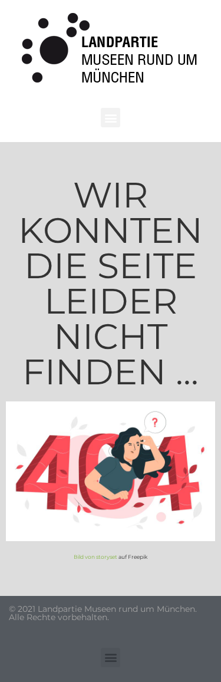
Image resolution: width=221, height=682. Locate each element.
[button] (110, 117)
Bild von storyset (95, 556)
